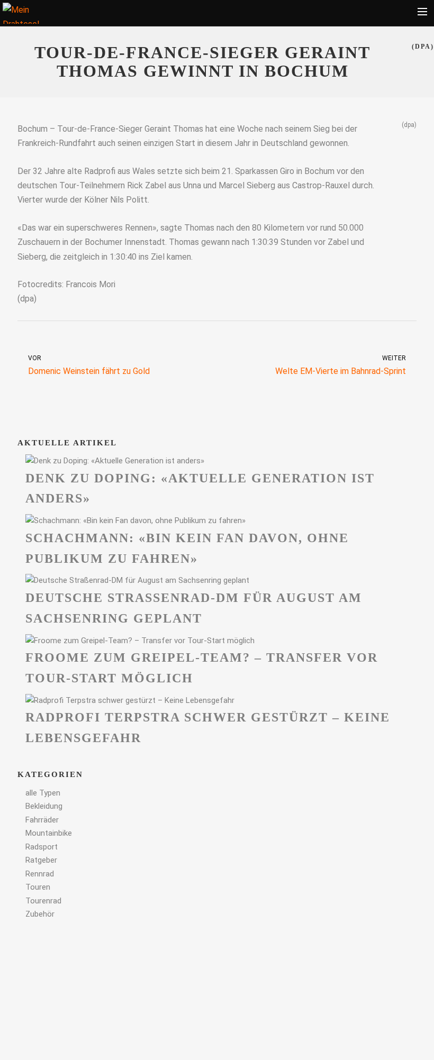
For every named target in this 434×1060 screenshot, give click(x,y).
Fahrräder (42, 820)
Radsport (41, 847)
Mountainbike (48, 833)
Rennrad (39, 874)
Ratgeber (41, 860)
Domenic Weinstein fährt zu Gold (89, 365)
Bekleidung (43, 806)
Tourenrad (43, 901)
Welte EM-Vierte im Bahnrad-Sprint (340, 365)
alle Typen (42, 793)
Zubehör (40, 914)
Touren (37, 887)
